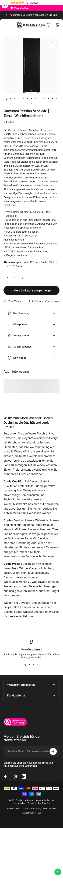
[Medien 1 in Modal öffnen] (53, 43)
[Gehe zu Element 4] (19, 99)
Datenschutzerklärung (31, 808)
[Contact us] (57, 872)
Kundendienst (31, 649)
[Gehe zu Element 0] (6, 99)
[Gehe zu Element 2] (10, 99)
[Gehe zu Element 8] (36, 99)
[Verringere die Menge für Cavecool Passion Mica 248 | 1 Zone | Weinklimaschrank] (7, 278)
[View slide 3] (33, 665)
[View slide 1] (25, 665)
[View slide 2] (29, 665)
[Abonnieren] (53, 751)
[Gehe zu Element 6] (27, 99)
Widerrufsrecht (13, 808)
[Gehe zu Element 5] (23, 99)
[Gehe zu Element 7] (31, 99)
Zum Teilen (14, 301)
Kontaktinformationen (31, 813)
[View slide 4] (38, 665)
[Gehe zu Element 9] (40, 99)
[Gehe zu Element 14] (31, 103)
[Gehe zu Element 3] (15, 99)
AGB (45, 808)
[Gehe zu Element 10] (44, 99)
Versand (52, 808)
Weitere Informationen (46, 301)
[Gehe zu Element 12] (52, 99)
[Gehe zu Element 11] (48, 99)
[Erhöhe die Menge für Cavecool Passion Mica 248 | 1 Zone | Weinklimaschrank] (22, 278)
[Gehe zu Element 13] (57, 99)
